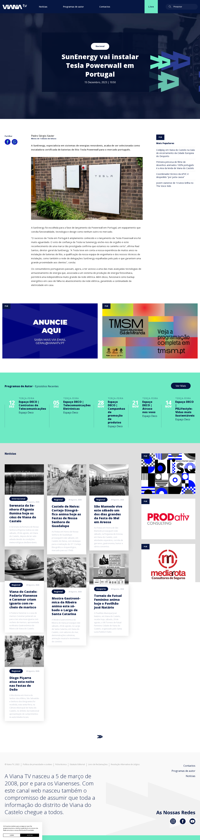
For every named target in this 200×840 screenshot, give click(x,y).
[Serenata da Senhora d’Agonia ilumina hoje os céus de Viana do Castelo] (24, 493)
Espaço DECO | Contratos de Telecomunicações (32, 405)
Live (151, 6)
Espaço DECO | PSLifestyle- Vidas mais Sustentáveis (185, 408)
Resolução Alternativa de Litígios (125, 764)
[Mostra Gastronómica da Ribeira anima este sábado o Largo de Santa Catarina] (66, 586)
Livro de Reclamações (98, 764)
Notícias (43, 6)
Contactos (104, 6)
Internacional (18, 498)
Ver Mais (181, 386)
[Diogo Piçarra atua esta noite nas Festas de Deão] (24, 666)
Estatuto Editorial (77, 764)
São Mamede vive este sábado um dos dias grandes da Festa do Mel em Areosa (108, 514)
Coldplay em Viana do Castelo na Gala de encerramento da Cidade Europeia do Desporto (175, 153)
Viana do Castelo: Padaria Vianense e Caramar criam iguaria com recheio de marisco (23, 599)
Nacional (100, 46)
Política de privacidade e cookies (37, 764)
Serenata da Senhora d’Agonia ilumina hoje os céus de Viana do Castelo (22, 513)
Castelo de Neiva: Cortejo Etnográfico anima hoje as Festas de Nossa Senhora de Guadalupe (66, 516)
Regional (16, 585)
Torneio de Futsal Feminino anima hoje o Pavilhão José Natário (108, 601)
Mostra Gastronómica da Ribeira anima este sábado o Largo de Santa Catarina (66, 606)
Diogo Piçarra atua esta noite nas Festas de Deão (21, 684)
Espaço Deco (26, 412)
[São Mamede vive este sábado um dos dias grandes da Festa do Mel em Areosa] (109, 494)
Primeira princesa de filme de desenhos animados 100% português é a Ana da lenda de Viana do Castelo (175, 165)
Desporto (101, 589)
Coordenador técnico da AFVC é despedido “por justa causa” (172, 175)
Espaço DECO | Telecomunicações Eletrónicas (77, 405)
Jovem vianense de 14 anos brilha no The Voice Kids (174, 184)
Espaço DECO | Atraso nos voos (148, 407)
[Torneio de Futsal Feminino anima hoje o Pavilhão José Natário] (109, 584)
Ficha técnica (61, 764)
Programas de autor (73, 6)
